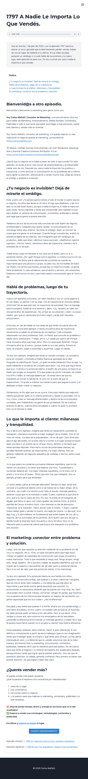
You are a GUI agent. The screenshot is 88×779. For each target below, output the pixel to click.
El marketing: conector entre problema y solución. (33, 91)
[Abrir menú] (82, 4)
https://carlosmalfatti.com (19, 141)
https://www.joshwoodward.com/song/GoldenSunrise (32, 154)
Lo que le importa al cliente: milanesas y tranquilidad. (34, 88)
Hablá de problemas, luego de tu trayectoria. (30, 85)
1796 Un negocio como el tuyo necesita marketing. (50, 741)
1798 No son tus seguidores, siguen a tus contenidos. (52, 747)
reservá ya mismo (27, 723)
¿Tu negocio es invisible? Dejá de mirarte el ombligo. (34, 81)
